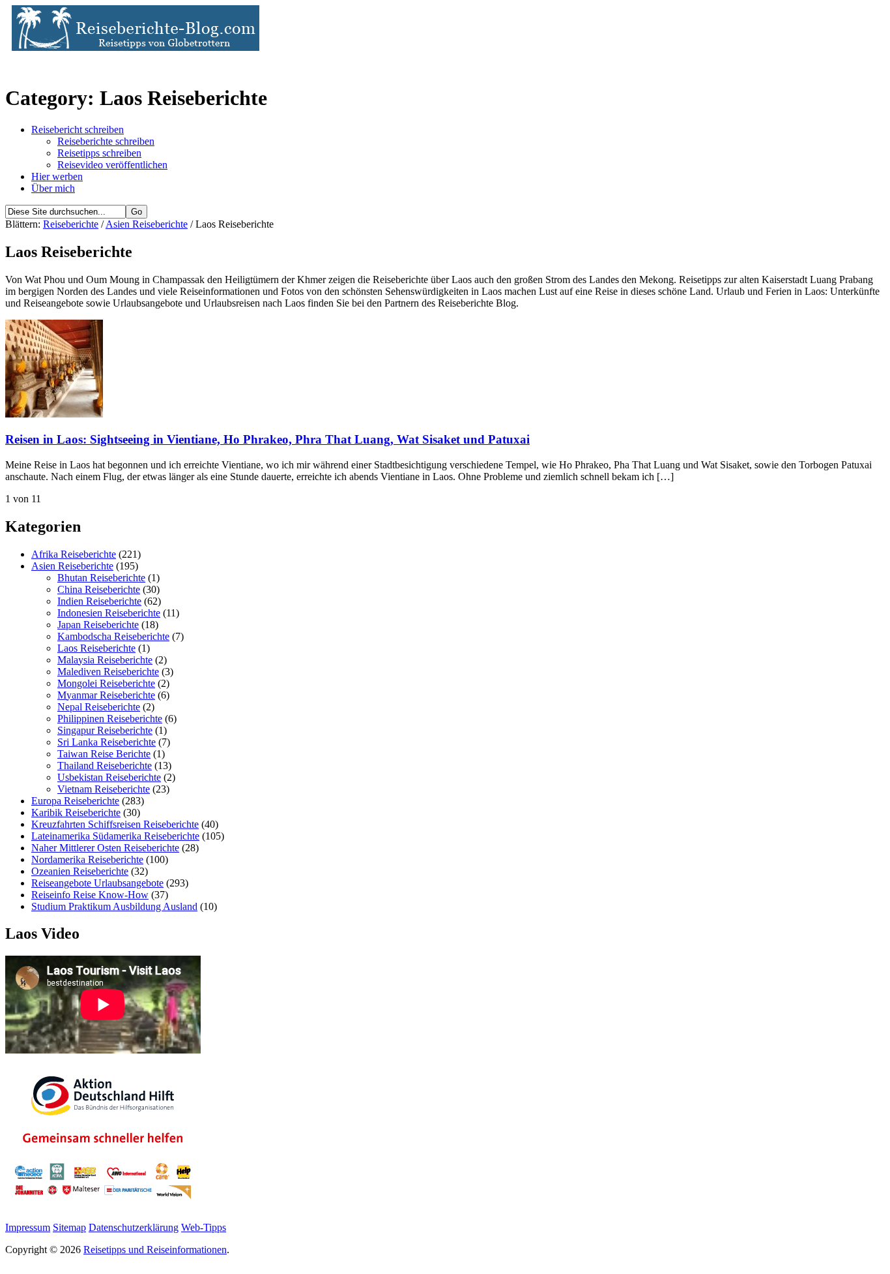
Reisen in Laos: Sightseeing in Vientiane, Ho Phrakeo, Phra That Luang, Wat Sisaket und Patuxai (267, 439)
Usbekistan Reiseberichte (109, 777)
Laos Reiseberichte (96, 648)
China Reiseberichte (98, 589)
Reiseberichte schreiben (105, 141)
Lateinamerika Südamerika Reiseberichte (115, 836)
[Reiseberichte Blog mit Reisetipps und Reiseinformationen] (132, 47)
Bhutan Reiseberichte (101, 577)
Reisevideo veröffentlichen (112, 164)
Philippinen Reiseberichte (109, 718)
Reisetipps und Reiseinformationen (155, 1249)
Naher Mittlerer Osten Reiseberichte (105, 847)
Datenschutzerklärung (134, 1227)
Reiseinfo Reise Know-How (90, 894)
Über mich (53, 188)
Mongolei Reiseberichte (106, 683)
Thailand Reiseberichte (104, 765)
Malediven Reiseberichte (108, 671)
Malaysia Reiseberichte (104, 659)
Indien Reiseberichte (99, 601)
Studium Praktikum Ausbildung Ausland (114, 906)
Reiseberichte (70, 224)
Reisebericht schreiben (77, 129)
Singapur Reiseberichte (104, 730)
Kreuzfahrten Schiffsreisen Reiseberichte (115, 824)
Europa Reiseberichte (75, 800)
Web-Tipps (203, 1227)
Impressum (27, 1227)
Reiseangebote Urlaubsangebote (97, 882)
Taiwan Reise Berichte (104, 753)
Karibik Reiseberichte (76, 812)
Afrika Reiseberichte (73, 554)
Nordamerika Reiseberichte (87, 859)
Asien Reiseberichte (147, 224)
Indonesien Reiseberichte (108, 612)
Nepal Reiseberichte (98, 706)
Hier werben (57, 176)
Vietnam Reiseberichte (103, 789)
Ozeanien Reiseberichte (79, 871)
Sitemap (69, 1227)
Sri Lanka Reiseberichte (106, 742)
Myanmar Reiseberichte (106, 695)
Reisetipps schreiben (99, 153)
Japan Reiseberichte (98, 624)
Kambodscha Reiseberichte (113, 636)
